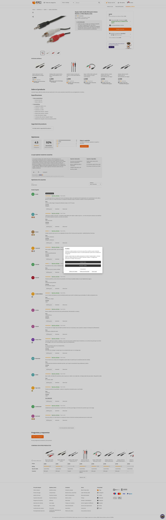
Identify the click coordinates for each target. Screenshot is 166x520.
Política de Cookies (73, 271)
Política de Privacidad (84, 271)
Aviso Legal (94, 271)
